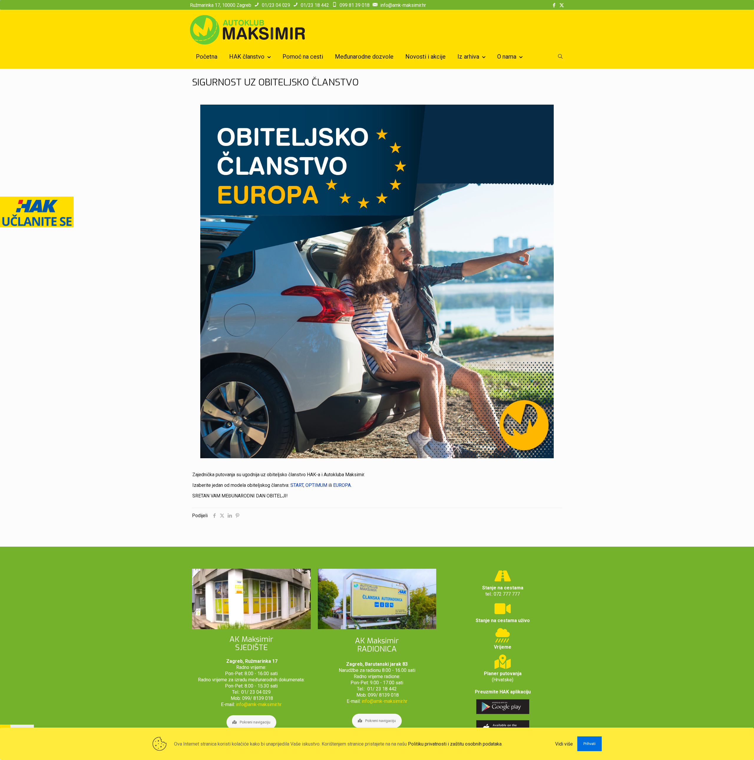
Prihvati (589, 743)
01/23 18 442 (315, 5)
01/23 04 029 (276, 5)
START (296, 485)
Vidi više (564, 744)
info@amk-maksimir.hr (403, 5)
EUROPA (342, 485)
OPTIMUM (316, 485)
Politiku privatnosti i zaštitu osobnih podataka (455, 744)
